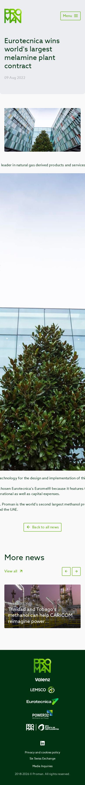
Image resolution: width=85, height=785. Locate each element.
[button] (66, 571)
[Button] (66, 571)
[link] (42, 606)
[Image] (13, 16)
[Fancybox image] (42, 130)
